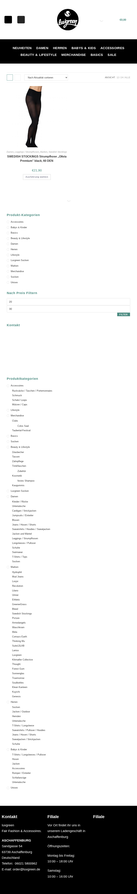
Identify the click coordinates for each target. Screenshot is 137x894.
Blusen (15, 520)
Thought (16, 664)
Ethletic (16, 599)
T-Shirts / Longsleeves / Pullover (29, 754)
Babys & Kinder (19, 227)
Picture (15, 618)
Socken (15, 277)
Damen (42, 48)
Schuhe (16, 547)
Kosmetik (17, 475)
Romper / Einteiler (21, 773)
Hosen (15, 759)
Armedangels (19, 622)
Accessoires (112, 48)
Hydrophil (17, 572)
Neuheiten (22, 48)
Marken (43, 152)
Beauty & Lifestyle (39, 55)
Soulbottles (18, 682)
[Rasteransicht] (10, 77)
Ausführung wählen (37, 177)
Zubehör (21, 471)
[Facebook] (8, 19)
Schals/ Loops (19, 400)
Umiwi (15, 595)
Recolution (17, 586)
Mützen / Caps (19, 404)
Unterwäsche (19, 506)
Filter (123, 314)
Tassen (16, 456)
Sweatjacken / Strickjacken (26, 739)
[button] (114, 825)
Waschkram (18, 627)
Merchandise (73, 55)
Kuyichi (16, 691)
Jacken (16, 763)
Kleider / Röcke (20, 501)
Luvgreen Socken (20, 260)
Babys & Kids (84, 48)
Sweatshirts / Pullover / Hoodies (28, 730)
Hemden (16, 716)
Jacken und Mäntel (22, 533)
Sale (112, 55)
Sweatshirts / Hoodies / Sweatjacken (31, 529)
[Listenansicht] (18, 77)
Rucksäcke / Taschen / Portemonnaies (32, 390)
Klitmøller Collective (22, 659)
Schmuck (17, 395)
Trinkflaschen (19, 466)
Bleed (15, 609)
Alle (127, 77)
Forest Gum (18, 668)
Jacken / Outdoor (21, 711)
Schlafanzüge (19, 777)
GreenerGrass (19, 604)
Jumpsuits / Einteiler (22, 515)
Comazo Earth (19, 636)
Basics (97, 55)
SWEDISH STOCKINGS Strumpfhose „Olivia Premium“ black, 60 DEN (37, 158)
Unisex (14, 282)
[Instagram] (21, 19)
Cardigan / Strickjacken (24, 510)
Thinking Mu (18, 641)
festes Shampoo (25, 480)
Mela (14, 632)
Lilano (15, 590)
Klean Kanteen (19, 687)
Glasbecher (18, 452)
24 (122, 77)
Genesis (16, 696)
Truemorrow (18, 678)
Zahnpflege (18, 461)
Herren (60, 48)
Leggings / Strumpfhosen (27, 152)
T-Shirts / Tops (19, 556)
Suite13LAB (18, 645)
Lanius (15, 650)
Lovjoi (15, 581)
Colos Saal (23, 426)
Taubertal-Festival (21, 430)
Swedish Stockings (58, 152)
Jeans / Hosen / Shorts (24, 524)
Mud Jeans (18, 576)
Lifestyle (15, 255)
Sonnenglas (18, 673)
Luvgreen (17, 655)
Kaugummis (18, 485)
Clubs (15, 420)
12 (118, 77)
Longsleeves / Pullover (24, 543)
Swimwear (17, 552)
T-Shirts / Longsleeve (23, 725)
